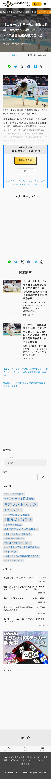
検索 (5, 472)
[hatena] (35, 66)
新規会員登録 (25, 160)
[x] (22, 66)
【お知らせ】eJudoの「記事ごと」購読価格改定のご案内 (25, 620)
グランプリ (14, 510)
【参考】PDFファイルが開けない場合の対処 (23, 598)
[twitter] (15, 66)
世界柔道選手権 (19, 520)
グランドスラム (22, 504)
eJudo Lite (9, 757)
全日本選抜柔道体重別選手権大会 (22, 547)
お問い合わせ (16, 760)
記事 (8, 44)
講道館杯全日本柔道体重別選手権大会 (22, 556)
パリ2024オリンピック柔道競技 (17, 515)
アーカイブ (8, 457)
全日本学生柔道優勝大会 (15, 538)
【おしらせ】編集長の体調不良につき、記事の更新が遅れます (25, 608)
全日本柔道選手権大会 (18, 542)
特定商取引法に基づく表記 (29, 757)
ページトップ (8, 750)
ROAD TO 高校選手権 (15, 494)
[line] (9, 66)
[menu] (45, 4)
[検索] (43, 477)
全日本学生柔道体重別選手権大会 (18, 534)
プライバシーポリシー (34, 760)
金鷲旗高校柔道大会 (23, 44)
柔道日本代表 (11, 552)
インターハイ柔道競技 (20, 498)
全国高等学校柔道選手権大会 (22, 529)
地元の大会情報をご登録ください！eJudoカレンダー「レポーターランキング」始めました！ (25, 588)
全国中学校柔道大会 (14, 525)
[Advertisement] (25, 229)
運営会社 (25, 764)
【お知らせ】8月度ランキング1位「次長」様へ (25, 578)
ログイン (36, 4)
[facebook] (28, 66)
